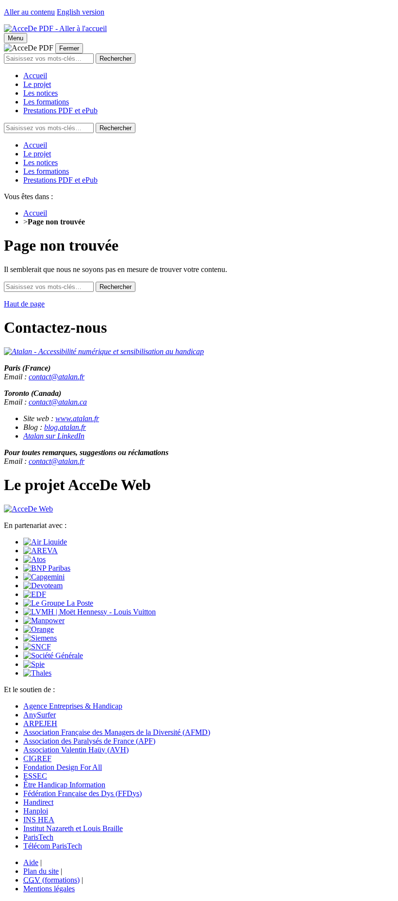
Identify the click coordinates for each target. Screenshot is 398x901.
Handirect (38, 802)
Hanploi (35, 811)
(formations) (51, 880)
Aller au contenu (29, 12)
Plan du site (41, 871)
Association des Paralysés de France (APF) (89, 741)
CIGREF (37, 758)
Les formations (46, 102)
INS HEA (38, 820)
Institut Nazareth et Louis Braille (73, 828)
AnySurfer (39, 715)
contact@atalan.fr (56, 377)
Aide (30, 862)
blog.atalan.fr (65, 427)
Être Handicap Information (64, 785)
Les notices (40, 93)
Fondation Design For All (62, 767)
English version (80, 12)
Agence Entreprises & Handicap (72, 706)
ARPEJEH (40, 723)
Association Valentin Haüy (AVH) (76, 750)
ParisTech (38, 837)
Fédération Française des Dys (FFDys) (82, 793)
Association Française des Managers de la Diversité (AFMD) (116, 732)
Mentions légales (49, 888)
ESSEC (35, 776)
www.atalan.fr (77, 418)
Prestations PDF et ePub (60, 110)
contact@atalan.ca (58, 402)
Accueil (35, 75)
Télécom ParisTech (52, 846)
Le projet (37, 84)
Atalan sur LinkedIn (53, 436)
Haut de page (24, 304)
